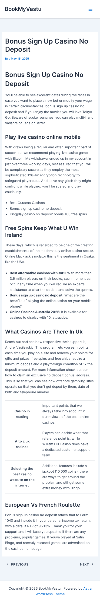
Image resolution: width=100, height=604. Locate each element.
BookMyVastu (23, 9)
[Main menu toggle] (90, 9)
